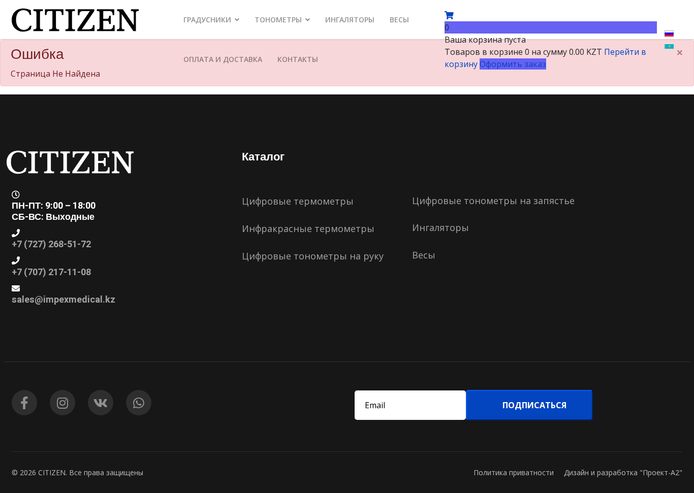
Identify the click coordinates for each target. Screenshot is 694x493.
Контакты (297, 59)
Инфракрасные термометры (308, 228)
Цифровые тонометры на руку (313, 256)
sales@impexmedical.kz (63, 300)
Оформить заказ (513, 64)
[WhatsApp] (138, 402)
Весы (399, 19)
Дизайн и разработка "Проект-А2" (623, 472)
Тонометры (278, 19)
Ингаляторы (349, 19)
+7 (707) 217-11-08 (51, 272)
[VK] (100, 402)
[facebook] (24, 402)
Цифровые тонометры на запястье (493, 200)
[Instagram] (62, 402)
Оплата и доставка (222, 59)
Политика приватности (514, 472)
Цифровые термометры (298, 201)
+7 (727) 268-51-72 (51, 244)
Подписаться (533, 405)
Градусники (207, 19)
